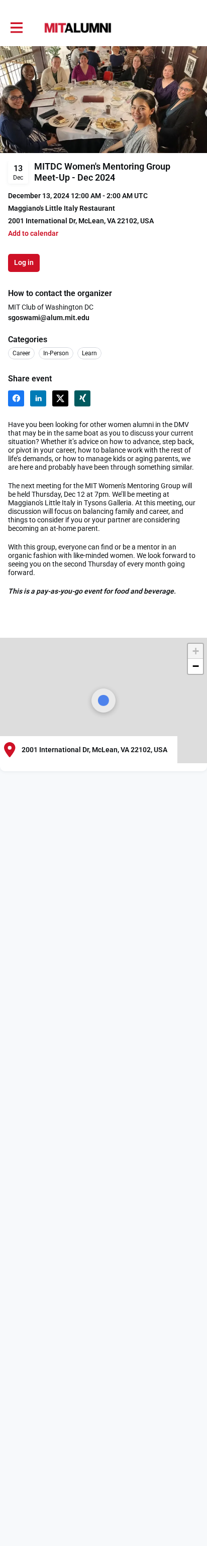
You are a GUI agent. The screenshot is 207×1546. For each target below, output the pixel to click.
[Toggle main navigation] (16, 28)
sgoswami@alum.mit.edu (48, 318)
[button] (33, 233)
